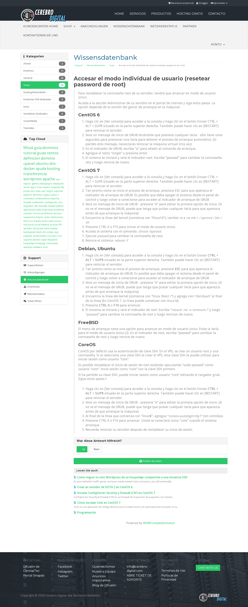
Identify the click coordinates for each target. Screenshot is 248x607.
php (39, 209)
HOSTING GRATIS (190, 13)
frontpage (40, 243)
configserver (50, 202)
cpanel (29, 163)
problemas (47, 213)
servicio (58, 213)
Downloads (33, 286)
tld (44, 232)
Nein (96, 449)
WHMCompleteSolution (159, 523)
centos (52, 152)
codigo (50, 232)
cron (59, 235)
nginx (44, 239)
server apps (29, 187)
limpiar (39, 217)
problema (59, 209)
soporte (27, 239)
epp (56, 232)
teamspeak (29, 232)
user (58, 179)
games (35, 183)
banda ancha (41, 221)
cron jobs (51, 235)
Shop (68, 26)
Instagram (65, 571)
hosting (53, 168)
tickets (39, 232)
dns (52, 163)
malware (37, 247)
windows (27, 247)
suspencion (29, 217)
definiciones (57, 217)
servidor (27, 228)
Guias (112, 65)
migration (28, 205)
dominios (50, 147)
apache (49, 178)
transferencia (35, 173)
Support (79, 65)
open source (54, 221)
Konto (217, 44)
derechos (37, 194)
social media (39, 235)
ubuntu (42, 163)
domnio (36, 239)
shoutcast (38, 228)
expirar (27, 183)
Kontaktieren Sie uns (40, 35)
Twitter (63, 576)
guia (38, 147)
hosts (45, 209)
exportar (58, 191)
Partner (189, 26)
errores (37, 213)
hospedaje (28, 243)
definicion (31, 158)
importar (55, 198)
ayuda (41, 168)
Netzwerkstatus (163, 26)
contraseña (52, 243)
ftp (62, 187)
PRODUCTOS (161, 13)
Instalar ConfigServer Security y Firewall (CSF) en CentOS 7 (115, 493)
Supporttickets (34, 265)
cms (60, 202)
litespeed (52, 239)
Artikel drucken (152, 461)
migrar (49, 191)
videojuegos (45, 183)
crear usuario (43, 187)
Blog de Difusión (104, 585)
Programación (86, 512)
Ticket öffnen (34, 301)
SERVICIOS (138, 13)
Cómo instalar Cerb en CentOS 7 (98, 503)
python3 (27, 194)
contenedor (38, 202)
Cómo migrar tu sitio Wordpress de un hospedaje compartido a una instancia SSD (131, 477)
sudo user (40, 191)
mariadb (42, 205)
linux (28, 147)
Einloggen (203, 3)
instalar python (55, 205)
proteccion (29, 191)
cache (47, 217)
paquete (27, 235)
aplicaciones (29, 209)
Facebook (65, 566)
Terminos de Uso (173, 570)
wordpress (32, 178)
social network (41, 224)
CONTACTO (216, 13)
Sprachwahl (219, 3)
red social (28, 224)
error (30, 221)
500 (25, 221)
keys (50, 209)
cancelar (27, 213)
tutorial (29, 152)
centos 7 (54, 194)
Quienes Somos (103, 566)
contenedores (42, 198)
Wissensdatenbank (129, 26)
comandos (28, 198)
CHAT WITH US (208, 567)
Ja (83, 449)
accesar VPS (56, 224)
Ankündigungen (94, 26)
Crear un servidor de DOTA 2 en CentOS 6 (104, 487)
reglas (46, 194)
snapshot (56, 187)
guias (41, 152)
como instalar (51, 228)
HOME (119, 13)
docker (29, 168)
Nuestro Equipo (103, 571)
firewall (27, 202)
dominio (48, 158)
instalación (58, 183)
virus (45, 247)
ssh (36, 205)
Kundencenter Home (40, 26)
